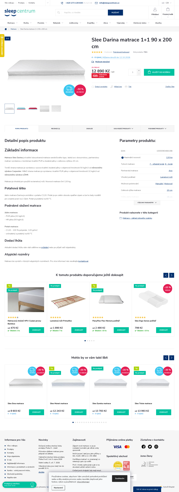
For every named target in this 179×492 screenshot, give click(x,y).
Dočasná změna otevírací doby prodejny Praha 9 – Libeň (50, 447)
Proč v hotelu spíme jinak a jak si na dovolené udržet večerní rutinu (86, 466)
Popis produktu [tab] (21, 129)
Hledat (115, 12)
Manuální (159, 183)
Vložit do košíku (161, 72)
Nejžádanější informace (15, 463)
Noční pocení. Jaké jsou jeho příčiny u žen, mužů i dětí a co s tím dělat (87, 455)
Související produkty (122, 129)
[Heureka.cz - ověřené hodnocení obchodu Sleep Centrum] (117, 465)
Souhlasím (119, 478)
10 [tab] (92, 422)
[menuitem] (13, 23)
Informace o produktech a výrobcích (20, 467)
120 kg (169, 157)
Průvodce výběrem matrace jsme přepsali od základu (51, 452)
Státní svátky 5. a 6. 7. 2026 (49, 463)
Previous (165, 275)
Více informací (83, 482)
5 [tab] (93, 340)
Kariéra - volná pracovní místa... (19, 470)
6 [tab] (84, 422)
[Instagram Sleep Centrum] (156, 447)
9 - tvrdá (168, 164)
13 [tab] (99, 422)
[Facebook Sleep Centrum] (143, 447)
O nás (9, 460)
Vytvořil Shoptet (168, 487)
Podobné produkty (156, 129)
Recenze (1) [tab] (55, 129)
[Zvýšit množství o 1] (139, 70)
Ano (170, 170)
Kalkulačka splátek (103, 75)
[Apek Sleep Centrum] (149, 464)
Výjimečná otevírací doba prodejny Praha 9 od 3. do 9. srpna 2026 (52, 458)
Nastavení (58, 487)
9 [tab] (90, 422)
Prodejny (21, 3)
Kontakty (32, 3)
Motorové (168, 183)
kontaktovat (83, 261)
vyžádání (45, 247)
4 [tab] (91, 340)
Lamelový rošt (166, 177)
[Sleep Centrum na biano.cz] (126, 466)
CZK (167, 3)
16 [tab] (106, 422)
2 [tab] (87, 340)
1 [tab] (85, 340)
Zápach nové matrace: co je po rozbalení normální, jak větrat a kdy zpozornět (86, 448)
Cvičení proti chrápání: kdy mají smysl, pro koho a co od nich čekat (87, 471)
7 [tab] (86, 422)
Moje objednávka (13, 456)
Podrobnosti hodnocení (121, 52)
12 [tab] (97, 422)
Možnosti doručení (102, 62)
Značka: (169, 87)
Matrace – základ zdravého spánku (137, 218)
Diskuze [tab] (89, 129)
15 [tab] (103, 422)
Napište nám (12, 477)
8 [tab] (88, 422)
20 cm (169, 190)
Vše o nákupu (9, 3)
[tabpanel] (26, 309)
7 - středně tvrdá (157, 164)
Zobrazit (36, 330)
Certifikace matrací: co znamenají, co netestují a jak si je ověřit (86, 460)
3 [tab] (89, 340)
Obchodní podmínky (14, 474)
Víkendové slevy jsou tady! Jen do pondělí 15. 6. (51, 467)
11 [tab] (95, 422)
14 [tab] (101, 422)
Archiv (41, 472)
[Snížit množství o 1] (139, 74)
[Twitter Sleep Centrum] (150, 447)
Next (171, 275)
